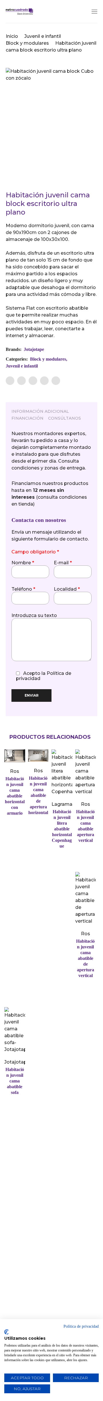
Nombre (22, 562)
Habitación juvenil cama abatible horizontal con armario (15, 796)
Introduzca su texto (34, 615)
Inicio (12, 36)
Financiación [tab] (27, 418)
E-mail (63, 562)
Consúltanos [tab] (64, 418)
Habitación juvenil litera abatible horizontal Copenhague (62, 828)
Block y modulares (27, 43)
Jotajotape (34, 349)
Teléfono (23, 589)
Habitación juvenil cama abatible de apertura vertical (85, 958)
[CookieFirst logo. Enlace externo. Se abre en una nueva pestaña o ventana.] (6, 1332)
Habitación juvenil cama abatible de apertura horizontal (38, 795)
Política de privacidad (81, 1326)
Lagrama (62, 804)
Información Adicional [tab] (40, 411)
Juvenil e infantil (42, 36)
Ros (14, 771)
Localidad (67, 589)
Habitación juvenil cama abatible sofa (14, 1081)
